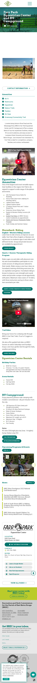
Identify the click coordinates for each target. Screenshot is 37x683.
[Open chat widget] (33, 675)
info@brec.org (6, 619)
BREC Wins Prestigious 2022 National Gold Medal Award (17, 489)
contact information (17, 88)
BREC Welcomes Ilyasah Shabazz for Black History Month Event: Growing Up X (18, 513)
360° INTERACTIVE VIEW (19, 544)
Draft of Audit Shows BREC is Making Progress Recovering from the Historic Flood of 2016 (17, 505)
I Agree (6, 679)
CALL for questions (9, 437)
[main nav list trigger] (30, 3)
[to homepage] (15, 3)
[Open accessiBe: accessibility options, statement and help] (33, 573)
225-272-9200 (6, 615)
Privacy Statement (8, 675)
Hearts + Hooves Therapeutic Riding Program (17, 289)
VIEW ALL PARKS (18, 583)
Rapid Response (14, 574)
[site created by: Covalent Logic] (30, 681)
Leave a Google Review (16, 564)
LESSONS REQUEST (9, 248)
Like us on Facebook (15, 567)
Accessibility (21, 610)
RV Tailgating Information (11, 441)
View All (6, 450)
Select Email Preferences (14, 647)
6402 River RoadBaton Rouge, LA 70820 (12, 539)
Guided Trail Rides (11, 216)
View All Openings (17, 596)
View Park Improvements (16, 571)
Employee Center (23, 615)
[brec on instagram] (27, 675)
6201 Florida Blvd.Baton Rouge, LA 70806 (9, 611)
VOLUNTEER (7, 292)
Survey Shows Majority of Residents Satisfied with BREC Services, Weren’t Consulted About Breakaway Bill (17, 497)
